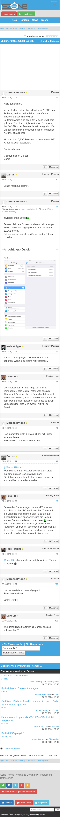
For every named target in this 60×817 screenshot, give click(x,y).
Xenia (3, 708)
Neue (14, 20)
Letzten (25, 20)
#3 (57, 207)
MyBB (42, 815)
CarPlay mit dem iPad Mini (15, 675)
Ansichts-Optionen (49, 41)
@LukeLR (9, 560)
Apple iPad (31, 28)
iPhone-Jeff (6, 736)
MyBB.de (24, 815)
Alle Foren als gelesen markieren (19, 791)
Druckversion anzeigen (12, 748)
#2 (57, 180)
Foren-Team (25, 802)
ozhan (4, 692)
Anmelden (10, 14)
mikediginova (53, 681)
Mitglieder (42, 802)
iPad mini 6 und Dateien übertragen (19, 688)
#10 (56, 584)
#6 (57, 428)
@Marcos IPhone (13, 467)
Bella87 (4, 724)
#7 (57, 461)
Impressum (46, 775)
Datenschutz (6, 778)
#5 (57, 382)
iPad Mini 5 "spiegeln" (12, 733)
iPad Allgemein (43, 28)
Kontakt (8, 802)
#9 (57, 554)
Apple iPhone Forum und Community (12, 28)
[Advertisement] (30, 68)
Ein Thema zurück (14, 644)
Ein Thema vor (33, 644)
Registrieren (27, 14)
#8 (57, 501)
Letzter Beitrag (35, 681)
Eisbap (56, 710)
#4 (57, 352)
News (35, 20)
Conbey (4, 679)
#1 (57, 98)
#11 (56, 621)
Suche (44, 20)
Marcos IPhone (8, 212)
